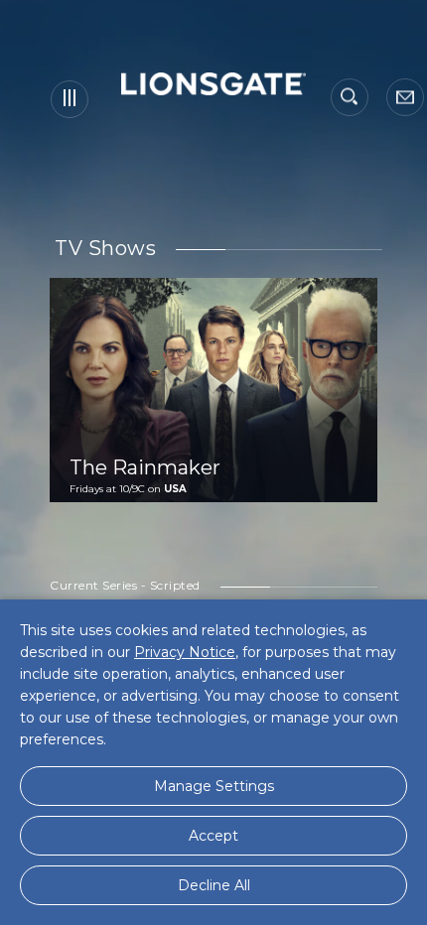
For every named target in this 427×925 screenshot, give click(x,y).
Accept (213, 836)
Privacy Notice (184, 652)
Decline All (214, 885)
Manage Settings (214, 786)
